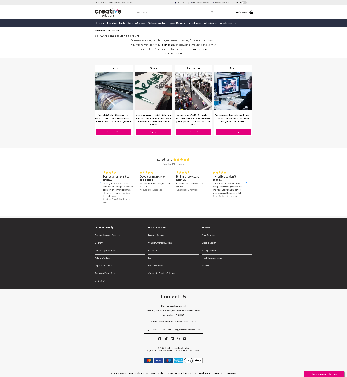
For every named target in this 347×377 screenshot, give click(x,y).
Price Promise (208, 235)
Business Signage (137, 22)
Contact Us (100, 280)
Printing (100, 22)
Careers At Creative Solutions (162, 273)
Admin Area (133, 373)
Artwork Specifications (105, 250)
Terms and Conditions (105, 273)
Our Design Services (201, 2)
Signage (153, 132)
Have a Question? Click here (324, 374)
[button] (101, 182)
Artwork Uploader (222, 2)
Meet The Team (155, 265)
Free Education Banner (212, 258)
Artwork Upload (102, 258)
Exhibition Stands (116, 22)
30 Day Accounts (209, 250)
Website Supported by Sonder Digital (220, 373)
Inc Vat (249, 2)
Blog (150, 258)
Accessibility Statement (172, 373)
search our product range (193, 49)
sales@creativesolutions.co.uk (122, 2)
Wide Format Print (113, 132)
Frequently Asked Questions (108, 235)
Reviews (205, 265)
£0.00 (241, 12)
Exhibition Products (193, 132)
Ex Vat (238, 2)
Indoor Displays (177, 22)
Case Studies (181, 2)
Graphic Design (233, 132)
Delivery (99, 242)
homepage (168, 44)
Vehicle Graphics (228, 22)
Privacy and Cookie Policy (150, 373)
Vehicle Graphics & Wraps (160, 242)
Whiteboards (210, 22)
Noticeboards (194, 22)
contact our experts (173, 53)
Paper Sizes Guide (103, 265)
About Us (152, 250)
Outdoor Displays (157, 22)
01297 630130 (100, 2)
